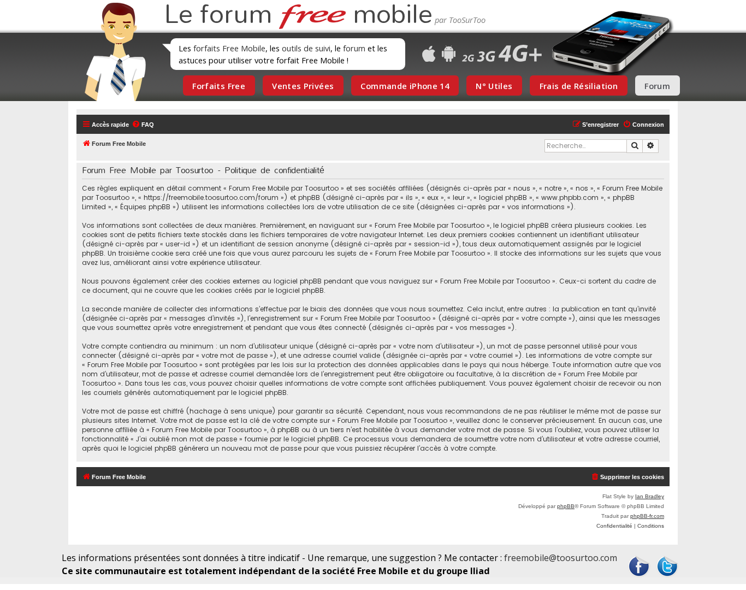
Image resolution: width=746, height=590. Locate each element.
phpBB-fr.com (647, 516)
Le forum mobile (298, 15)
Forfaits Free (218, 85)
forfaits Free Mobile (229, 48)
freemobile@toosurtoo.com (560, 558)
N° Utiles (494, 85)
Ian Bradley (649, 496)
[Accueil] (112, 52)
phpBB (566, 506)
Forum (657, 85)
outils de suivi (306, 48)
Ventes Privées (303, 85)
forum (354, 48)
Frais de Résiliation (579, 85)
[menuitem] (143, 124)
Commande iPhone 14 (404, 85)
